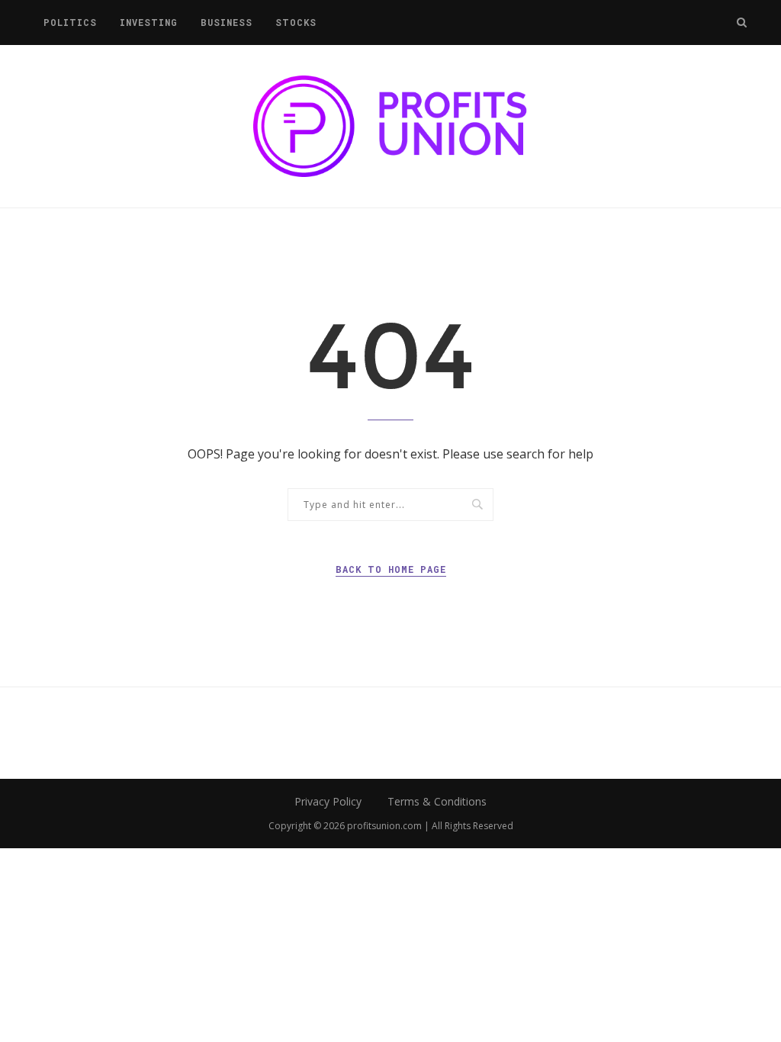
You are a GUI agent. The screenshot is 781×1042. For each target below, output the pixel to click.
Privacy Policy (328, 801)
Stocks (296, 22)
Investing (149, 22)
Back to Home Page (391, 569)
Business (226, 22)
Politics (70, 22)
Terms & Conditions (437, 801)
